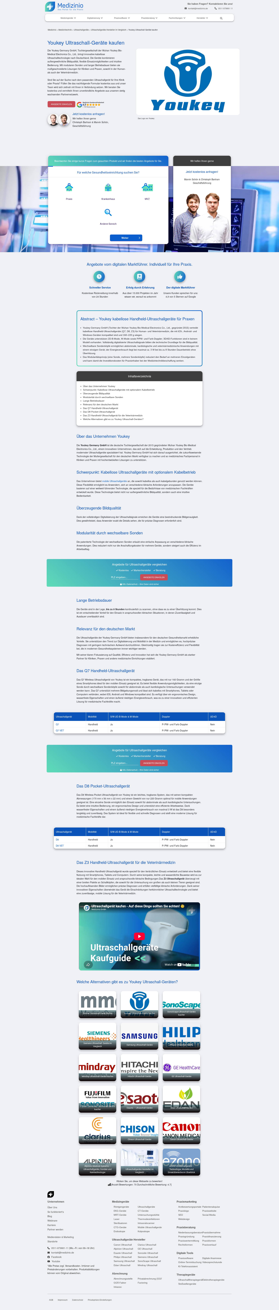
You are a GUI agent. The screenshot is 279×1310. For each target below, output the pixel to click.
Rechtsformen (185, 1244)
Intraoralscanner (146, 1223)
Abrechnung (120, 1273)
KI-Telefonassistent (188, 1266)
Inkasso (118, 1287)
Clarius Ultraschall (147, 1244)
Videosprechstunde (212, 1262)
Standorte (52, 1241)
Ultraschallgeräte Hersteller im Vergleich (108, 29)
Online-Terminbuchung (190, 1262)
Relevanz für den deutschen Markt (100, 404)
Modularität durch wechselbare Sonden (103, 397)
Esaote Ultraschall (123, 1253)
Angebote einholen (61, 104)
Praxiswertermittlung (188, 1240)
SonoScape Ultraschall (149, 1261)
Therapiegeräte (186, 1274)
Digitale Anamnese (211, 1258)
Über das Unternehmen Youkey (99, 386)
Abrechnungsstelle (123, 1278)
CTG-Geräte (120, 1227)
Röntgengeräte (121, 1206)
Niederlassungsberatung (190, 1232)
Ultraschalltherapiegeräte (191, 1280)
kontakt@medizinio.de (198, 8)
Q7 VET (60, 730)
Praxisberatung (148, 18)
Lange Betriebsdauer (93, 400)
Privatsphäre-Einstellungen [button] (100, 1300)
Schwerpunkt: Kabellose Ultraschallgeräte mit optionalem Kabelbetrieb (119, 389)
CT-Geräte (143, 1211)
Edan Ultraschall (122, 1265)
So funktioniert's (55, 1211)
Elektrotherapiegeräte (213, 1280)
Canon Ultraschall (123, 1244)
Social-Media (209, 1215)
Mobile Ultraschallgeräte (150, 1227)
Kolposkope (144, 1231)
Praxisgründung (186, 1236)
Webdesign (184, 1219)
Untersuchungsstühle (148, 1215)
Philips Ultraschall (123, 1257)
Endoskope (119, 1231)
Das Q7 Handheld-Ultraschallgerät (100, 408)
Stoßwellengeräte (187, 1284)
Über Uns (52, 1207)
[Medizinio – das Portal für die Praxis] (64, 7)
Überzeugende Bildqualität (96, 393)
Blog (49, 1216)
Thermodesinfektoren (149, 1219)
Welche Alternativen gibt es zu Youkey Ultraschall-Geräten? (113, 419)
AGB (51, 1300)
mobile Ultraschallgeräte (114, 481)
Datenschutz (77, 1300)
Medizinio (52, 29)
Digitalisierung (93, 18)
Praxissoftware (120, 18)
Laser (116, 1219)
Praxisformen (209, 1240)
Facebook (56, 1256)
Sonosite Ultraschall (148, 1253)
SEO (180, 1215)
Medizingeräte (67, 18)
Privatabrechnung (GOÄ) (150, 1278)
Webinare (52, 1220)
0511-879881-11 (59, 1248)
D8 (57, 839)
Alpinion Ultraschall (123, 1248)
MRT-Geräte (120, 1215)
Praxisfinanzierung (211, 1236)
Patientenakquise (211, 1206)
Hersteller (201, 18)
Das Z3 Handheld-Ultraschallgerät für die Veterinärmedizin (113, 415)
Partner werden (55, 1229)
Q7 (57, 724)
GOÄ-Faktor (120, 1282)
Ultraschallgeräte (81, 29)
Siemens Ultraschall (148, 1257)
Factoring (142, 1282)
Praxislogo (183, 1211)
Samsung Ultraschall (124, 1261)
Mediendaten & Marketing (60, 1236)
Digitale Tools (185, 1253)
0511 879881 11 (225, 8)
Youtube (56, 1261)
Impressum (62, 1300)
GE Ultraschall (145, 1248)
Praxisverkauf (209, 1244)
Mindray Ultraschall (147, 1265)
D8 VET (60, 845)
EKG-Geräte (120, 1211)
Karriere (51, 1225)
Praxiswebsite (209, 1211)
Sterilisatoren (120, 1223)
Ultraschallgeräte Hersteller (128, 1239)
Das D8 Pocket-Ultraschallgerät (99, 411)
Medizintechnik (65, 29)
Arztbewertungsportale (189, 1206)
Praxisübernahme (211, 1232)
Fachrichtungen (176, 18)
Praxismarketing (187, 1201)
